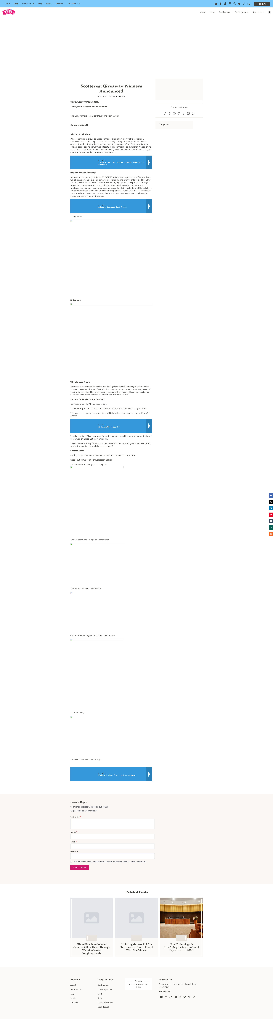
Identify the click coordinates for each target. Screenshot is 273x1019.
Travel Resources (105, 1002)
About (7, 3)
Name (73, 832)
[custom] (215, 3)
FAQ (40, 3)
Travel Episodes (241, 12)
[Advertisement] (174, 144)
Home (212, 12)
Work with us (28, 3)
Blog (16, 3)
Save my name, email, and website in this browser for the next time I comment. (109, 861)
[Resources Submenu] (264, 12)
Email (73, 842)
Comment (75, 817)
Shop (100, 998)
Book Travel (103, 1007)
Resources (257, 12)
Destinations (224, 12)
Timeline (59, 3)
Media (48, 3)
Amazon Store (74, 3)
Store (202, 12)
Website (74, 851)
